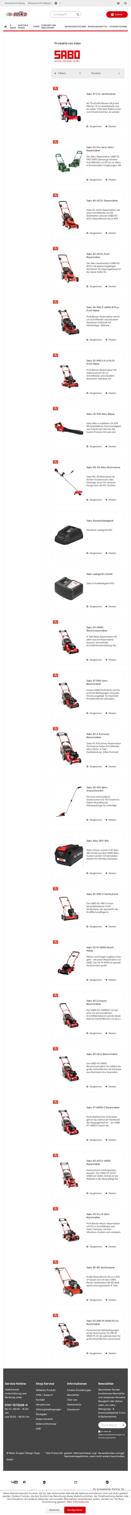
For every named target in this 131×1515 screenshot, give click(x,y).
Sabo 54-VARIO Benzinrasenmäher (96, 629)
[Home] (6, 26)
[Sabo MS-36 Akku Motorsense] (68, 482)
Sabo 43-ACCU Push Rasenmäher (98, 256)
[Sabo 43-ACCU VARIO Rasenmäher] (68, 1175)
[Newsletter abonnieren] (123, 1425)
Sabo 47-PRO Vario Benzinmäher (97, 682)
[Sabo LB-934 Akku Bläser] (68, 428)
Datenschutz (74, 1404)
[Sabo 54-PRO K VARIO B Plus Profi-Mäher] (68, 322)
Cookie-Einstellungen (79, 1390)
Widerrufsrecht (44, 1419)
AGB (38, 1428)
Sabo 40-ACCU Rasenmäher (102, 200)
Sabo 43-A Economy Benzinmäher (97, 736)
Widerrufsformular (46, 1423)
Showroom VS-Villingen (39, 3)
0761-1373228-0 (16, 1405)
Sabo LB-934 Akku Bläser (100, 414)
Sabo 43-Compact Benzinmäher (96, 1002)
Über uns (72, 1399)
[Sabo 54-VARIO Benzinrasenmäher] (68, 642)
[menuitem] (14, 3)
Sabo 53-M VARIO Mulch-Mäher (100, 949)
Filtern (62, 73)
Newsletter (73, 1395)
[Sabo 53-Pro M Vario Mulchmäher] (68, 1229)
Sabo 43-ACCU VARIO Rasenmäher (98, 1162)
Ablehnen (54, 1510)
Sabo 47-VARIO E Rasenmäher (103, 1107)
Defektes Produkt (46, 1390)
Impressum (73, 1409)
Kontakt (40, 1399)
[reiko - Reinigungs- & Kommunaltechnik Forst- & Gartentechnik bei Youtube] (14, 1482)
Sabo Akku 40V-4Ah (97, 840)
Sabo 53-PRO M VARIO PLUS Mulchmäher (102, 1322)
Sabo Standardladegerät (99, 520)
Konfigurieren (74, 1510)
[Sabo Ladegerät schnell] (68, 588)
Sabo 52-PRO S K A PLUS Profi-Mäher (100, 362)
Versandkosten (106, 1453)
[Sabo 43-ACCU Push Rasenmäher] (68, 268)
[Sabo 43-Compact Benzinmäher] (68, 1015)
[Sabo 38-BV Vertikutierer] (68, 1282)
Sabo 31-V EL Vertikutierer (101, 94)
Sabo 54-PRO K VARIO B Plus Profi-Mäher (102, 309)
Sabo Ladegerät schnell (99, 574)
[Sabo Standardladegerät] (68, 535)
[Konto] (126, 3)
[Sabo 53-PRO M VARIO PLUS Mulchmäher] (68, 1335)
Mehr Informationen (78, 1502)
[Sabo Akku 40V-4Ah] (68, 855)
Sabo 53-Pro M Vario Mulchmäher (98, 1216)
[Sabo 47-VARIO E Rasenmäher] (68, 1122)
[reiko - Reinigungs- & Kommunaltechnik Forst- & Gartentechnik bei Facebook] (24, 1482)
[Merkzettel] (119, 3)
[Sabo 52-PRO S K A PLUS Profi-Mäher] (68, 375)
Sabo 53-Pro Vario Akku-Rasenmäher (100, 149)
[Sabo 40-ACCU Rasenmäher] (68, 215)
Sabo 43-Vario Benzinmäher (102, 1054)
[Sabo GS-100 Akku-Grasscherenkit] (68, 802)
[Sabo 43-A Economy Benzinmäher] (68, 748)
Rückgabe (41, 1414)
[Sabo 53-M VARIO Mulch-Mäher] (68, 962)
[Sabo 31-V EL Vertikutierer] (68, 108)
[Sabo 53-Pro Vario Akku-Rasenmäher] (68, 162)
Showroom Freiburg (15, 3)
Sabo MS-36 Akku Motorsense (103, 467)
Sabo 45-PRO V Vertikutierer (102, 894)
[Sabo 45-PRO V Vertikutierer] (68, 909)
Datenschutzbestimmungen (110, 1435)
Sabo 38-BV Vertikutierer (100, 1267)
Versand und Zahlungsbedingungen (48, 1407)
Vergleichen (95, 126)
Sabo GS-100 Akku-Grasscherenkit (97, 789)
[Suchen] (78, 14)
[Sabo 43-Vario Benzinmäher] (68, 1069)
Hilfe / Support (44, 1395)
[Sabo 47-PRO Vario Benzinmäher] (68, 695)
